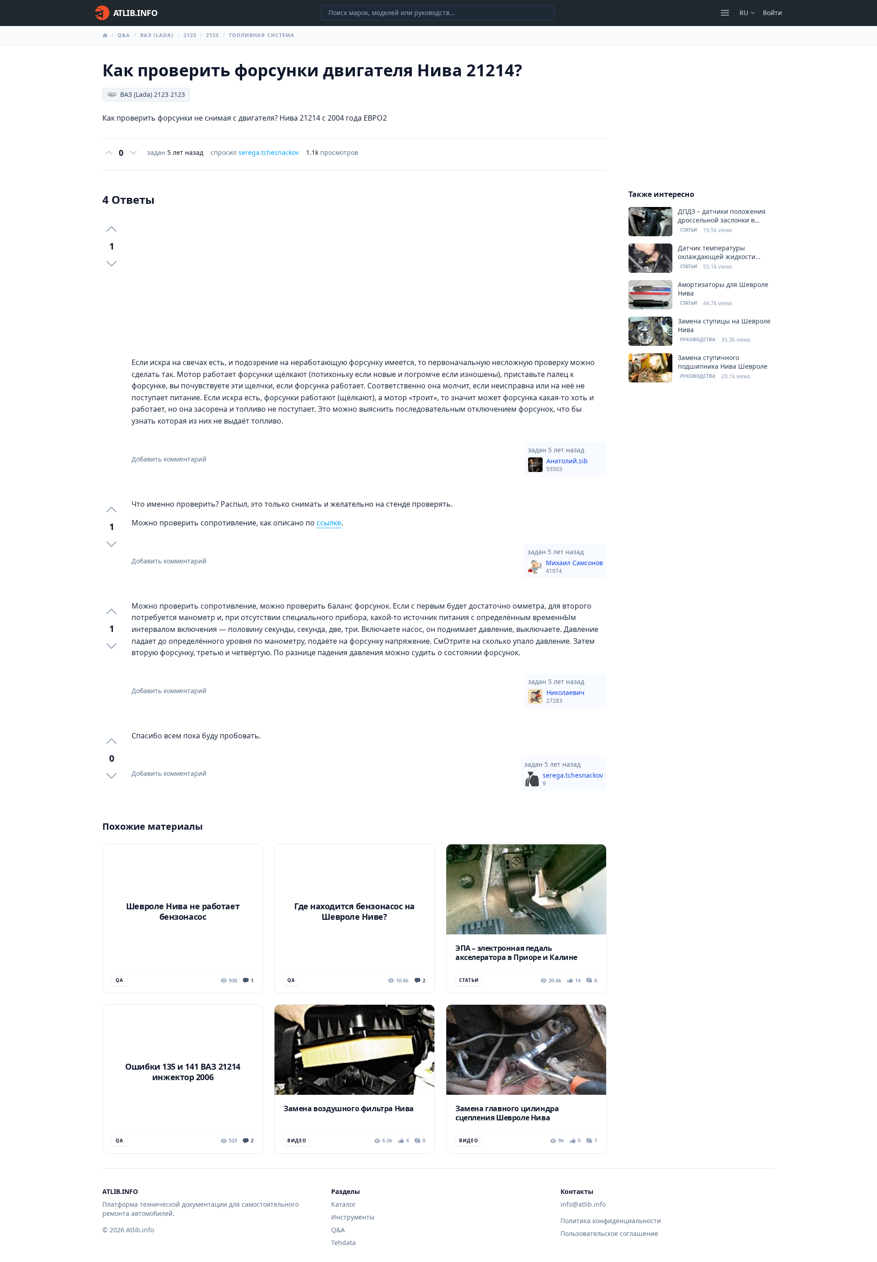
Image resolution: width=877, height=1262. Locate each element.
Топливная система (262, 35)
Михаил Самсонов (574, 566)
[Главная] (105, 35)
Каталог (343, 1204)
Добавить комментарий (169, 459)
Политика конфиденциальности (610, 1220)
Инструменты (353, 1217)
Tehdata (343, 1242)
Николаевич (565, 696)
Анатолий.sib (567, 464)
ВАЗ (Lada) (157, 35)
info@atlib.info (583, 1204)
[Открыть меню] (725, 12)
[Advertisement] (369, 282)
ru (744, 12)
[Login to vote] (108, 152)
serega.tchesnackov (268, 152)
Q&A (123, 35)
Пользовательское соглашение (609, 1233)
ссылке (329, 523)
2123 (190, 35)
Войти (772, 12)
